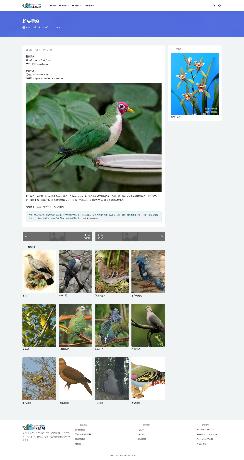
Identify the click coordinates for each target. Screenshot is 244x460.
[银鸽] (39, 271)
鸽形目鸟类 (37, 27)
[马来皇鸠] (112, 378)
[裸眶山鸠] (75, 271)
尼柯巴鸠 (99, 349)
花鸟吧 (28, 27)
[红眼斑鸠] (148, 325)
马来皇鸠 (99, 403)
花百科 (141, 430)
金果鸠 (25, 349)
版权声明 (90, 5)
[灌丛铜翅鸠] (112, 271)
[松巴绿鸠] (39, 378)
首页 (54, 5)
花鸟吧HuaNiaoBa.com (129, 455)
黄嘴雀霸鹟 (80, 430)
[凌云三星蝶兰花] (195, 84)
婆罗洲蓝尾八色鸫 (83, 435)
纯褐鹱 (78, 444)
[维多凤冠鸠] (148, 271)
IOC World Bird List (205, 430)
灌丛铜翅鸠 (100, 296)
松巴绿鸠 (26, 403)
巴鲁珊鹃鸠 (64, 403)
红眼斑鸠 (135, 349)
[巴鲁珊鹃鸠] (75, 378)
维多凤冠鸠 (136, 296)
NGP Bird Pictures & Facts (208, 435)
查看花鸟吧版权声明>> (91, 218)
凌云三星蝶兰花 (178, 117)
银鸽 (24, 296)
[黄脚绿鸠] (148, 378)
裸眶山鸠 (63, 296)
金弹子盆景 (202, 444)
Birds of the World (205, 439)
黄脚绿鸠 (135, 403)
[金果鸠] (39, 325)
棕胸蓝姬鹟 (80, 439)
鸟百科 (37, 50)
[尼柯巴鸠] (112, 325)
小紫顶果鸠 (64, 349)
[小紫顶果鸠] (75, 325)
